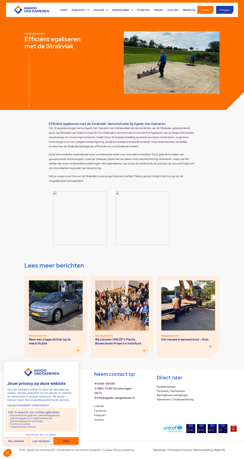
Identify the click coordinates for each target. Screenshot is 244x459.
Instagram (100, 415)
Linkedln (99, 406)
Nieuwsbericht (34, 33)
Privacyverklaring (124, 449)
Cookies (107, 449)
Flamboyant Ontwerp (180, 449)
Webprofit (219, 449)
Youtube (99, 420)
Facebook (100, 411)
